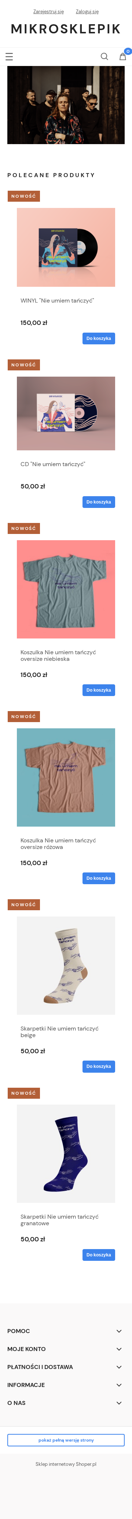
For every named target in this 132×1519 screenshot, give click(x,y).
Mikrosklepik (66, 28)
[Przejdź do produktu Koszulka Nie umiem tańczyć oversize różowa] (66, 777)
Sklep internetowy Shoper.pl (66, 1464)
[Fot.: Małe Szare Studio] (66, 105)
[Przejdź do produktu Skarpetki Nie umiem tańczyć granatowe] (66, 1154)
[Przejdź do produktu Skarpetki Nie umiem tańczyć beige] (66, 965)
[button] (9, 55)
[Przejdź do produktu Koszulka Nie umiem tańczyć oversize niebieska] (66, 589)
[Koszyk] (123, 57)
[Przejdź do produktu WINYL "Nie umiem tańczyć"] (66, 247)
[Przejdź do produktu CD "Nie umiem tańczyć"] (66, 413)
